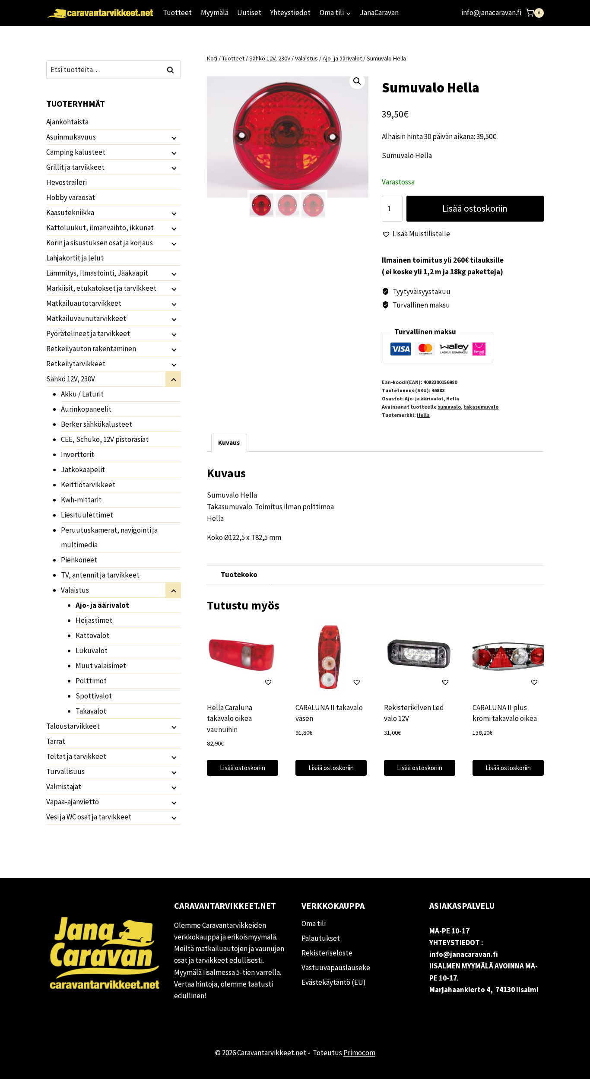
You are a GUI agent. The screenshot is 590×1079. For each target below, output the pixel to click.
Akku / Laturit (82, 394)
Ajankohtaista (67, 122)
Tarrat (55, 741)
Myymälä (214, 12)
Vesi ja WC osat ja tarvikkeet (88, 817)
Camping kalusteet (75, 152)
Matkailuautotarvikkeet (83, 303)
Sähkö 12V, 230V (70, 379)
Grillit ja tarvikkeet (75, 167)
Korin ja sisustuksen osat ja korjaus (99, 243)
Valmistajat (63, 786)
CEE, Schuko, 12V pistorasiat (105, 439)
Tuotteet (177, 12)
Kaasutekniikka (70, 212)
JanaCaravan (379, 12)
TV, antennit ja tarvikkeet (100, 575)
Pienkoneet (79, 560)
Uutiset (249, 12)
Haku (173, 70)
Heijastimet (94, 620)
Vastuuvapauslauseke (335, 967)
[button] (357, 81)
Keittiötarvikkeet (88, 484)
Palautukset (320, 938)
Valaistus (75, 590)
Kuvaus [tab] (229, 442)
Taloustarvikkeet (73, 726)
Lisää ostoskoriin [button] (242, 768)
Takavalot (91, 711)
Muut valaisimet (101, 665)
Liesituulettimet (87, 515)
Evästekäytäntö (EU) (333, 982)
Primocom (359, 1052)
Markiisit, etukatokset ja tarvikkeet (101, 288)
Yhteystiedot (290, 12)
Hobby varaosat (70, 197)
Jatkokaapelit (83, 469)
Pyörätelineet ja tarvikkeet (88, 333)
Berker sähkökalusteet (96, 424)
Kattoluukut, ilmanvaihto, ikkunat (100, 227)
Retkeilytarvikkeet (75, 363)
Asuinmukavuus (71, 137)
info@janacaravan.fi (491, 12)
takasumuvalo (480, 406)
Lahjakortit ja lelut (75, 258)
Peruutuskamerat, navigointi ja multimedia (109, 537)
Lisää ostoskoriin (475, 208)
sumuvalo (449, 406)
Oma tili (313, 923)
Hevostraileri (66, 182)
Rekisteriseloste (326, 953)
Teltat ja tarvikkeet (76, 756)
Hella (452, 398)
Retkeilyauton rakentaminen (91, 348)
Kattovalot (92, 635)
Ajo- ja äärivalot (424, 398)
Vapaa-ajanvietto (72, 801)
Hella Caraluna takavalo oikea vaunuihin (229, 718)
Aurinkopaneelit (86, 409)
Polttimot (91, 680)
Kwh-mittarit (81, 500)
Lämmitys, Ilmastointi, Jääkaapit (97, 273)
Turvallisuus (65, 771)
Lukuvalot (92, 650)
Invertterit (77, 454)
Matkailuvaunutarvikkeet (86, 318)
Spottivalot (94, 696)
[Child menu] (173, 137)
